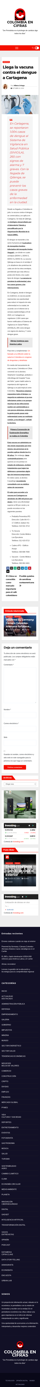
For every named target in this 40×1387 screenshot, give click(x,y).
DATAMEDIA (7, 1252)
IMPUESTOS (7, 1030)
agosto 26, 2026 (14, 630)
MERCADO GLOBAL (10, 1102)
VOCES (5, 1232)
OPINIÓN (5, 1240)
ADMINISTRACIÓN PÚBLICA (13, 1004)
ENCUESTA (6, 1275)
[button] (33, 48)
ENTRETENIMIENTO (10, 1127)
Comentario (9, 665)
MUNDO (5, 1040)
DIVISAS (5, 1087)
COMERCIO (9, 616)
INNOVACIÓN (7, 1202)
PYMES (5, 1107)
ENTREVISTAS (8, 1234)
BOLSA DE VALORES (10, 1066)
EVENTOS (6, 1133)
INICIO (4, 991)
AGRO (4, 1168)
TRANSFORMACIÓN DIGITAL (13, 1225)
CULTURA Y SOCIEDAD (11, 1117)
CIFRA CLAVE (7, 1254)
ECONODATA (7, 1270)
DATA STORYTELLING (11, 1260)
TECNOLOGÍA (10, 1380)
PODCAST (6, 1245)
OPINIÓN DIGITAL (22, 1380)
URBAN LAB (7, 1281)
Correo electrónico (11, 723)
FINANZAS (6, 1097)
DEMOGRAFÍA (7, 1265)
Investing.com (18, 842)
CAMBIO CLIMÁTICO (10, 1174)
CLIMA (4, 1179)
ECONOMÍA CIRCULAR (11, 1184)
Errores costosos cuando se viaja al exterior (19, 871)
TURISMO (17, 863)
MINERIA (5, 1035)
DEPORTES (6, 1122)
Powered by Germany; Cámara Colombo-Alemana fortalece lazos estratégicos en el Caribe (20, 626)
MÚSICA (5, 1148)
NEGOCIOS (6, 62)
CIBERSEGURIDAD (10, 1204)
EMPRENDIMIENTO (10, 1014)
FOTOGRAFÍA (7, 1138)
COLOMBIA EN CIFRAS (20, 24)
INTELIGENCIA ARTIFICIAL (13, 1220)
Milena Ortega (19, 85)
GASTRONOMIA (8, 1143)
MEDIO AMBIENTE (9, 1189)
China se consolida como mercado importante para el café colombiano (11, 585)
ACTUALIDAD (7, 996)
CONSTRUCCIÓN (9, 1076)
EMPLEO (5, 1092)
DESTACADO (9, 863)
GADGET (5, 1214)
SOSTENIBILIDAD (9, 1166)
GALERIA (5, 1019)
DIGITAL (5, 1209)
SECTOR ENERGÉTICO (11, 1046)
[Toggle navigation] (17, 48)
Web (5, 737)
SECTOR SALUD (8, 1051)
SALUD (5, 1154)
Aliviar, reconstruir (9, 964)
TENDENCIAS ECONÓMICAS (13, 1056)
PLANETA (6, 1194)
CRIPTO (5, 1081)
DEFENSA (6, 1009)
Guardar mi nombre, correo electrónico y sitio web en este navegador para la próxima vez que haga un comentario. (19, 757)
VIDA (4, 1115)
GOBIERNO (6, 1025)
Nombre (7, 709)
